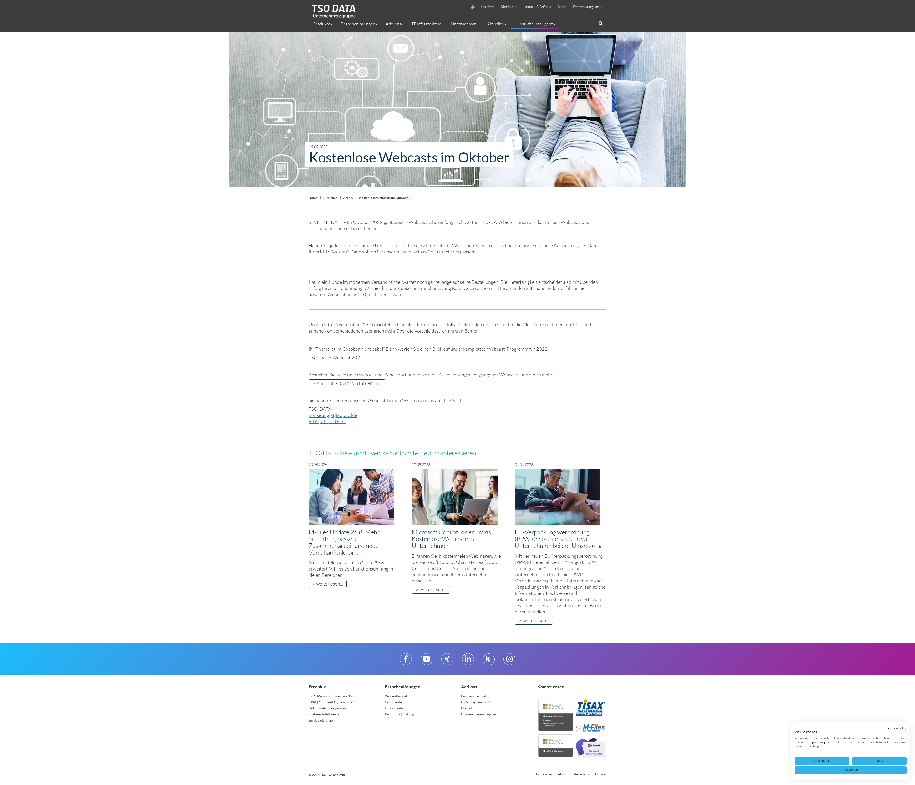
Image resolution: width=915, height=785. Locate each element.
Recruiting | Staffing (399, 714)
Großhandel (394, 702)
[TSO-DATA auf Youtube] (426, 661)
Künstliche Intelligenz (533, 24)
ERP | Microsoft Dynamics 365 (331, 696)
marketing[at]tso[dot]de (333, 415)
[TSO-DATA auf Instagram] (509, 661)
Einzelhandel (394, 708)
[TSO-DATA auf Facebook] (405, 661)
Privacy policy (897, 728)
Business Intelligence (324, 714)
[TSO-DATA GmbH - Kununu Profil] (489, 661)
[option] (457, 110)
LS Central (468, 708)
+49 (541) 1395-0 (327, 421)
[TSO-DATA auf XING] (447, 661)
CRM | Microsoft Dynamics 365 (332, 702)
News (562, 7)
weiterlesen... (329, 584)
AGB (561, 774)
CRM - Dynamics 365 (476, 702)
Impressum (544, 774)
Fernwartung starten (588, 7)
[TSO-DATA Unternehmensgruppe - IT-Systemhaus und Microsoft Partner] (332, 11)
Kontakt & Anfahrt (537, 7)
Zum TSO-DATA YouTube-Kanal (348, 383)
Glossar (600, 774)
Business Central (473, 696)
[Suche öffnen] (601, 23)
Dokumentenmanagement (327, 708)
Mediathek (509, 7)
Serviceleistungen (322, 720)
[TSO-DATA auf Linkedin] (468, 661)
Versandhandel (396, 696)
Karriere (487, 7)
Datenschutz (580, 774)
